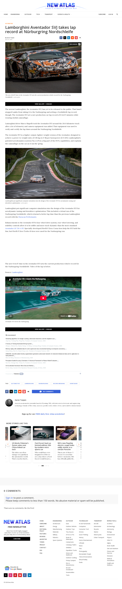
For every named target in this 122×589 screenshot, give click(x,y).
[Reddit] (72, 37)
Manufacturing (57, 529)
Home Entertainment (85, 540)
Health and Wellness (110, 564)
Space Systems (57, 540)
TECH (38, 14)
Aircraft (96, 523)
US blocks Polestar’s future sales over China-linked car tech (20, 446)
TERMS (42, 542)
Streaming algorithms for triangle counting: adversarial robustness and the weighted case (30, 338)
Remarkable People (85, 554)
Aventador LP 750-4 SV (14, 228)
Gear (67, 523)
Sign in (9, 497)
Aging (108, 543)
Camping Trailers (71, 545)
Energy (55, 526)
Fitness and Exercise (110, 552)
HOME (6, 14)
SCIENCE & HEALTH (64, 14)
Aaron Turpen (20, 400)
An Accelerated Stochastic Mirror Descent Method (19, 365)
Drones (81, 532)
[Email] (80, 37)
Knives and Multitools (69, 554)
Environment (111, 535)
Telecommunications (85, 557)
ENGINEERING (15, 14)
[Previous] (8, 444)
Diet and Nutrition (112, 548)
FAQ (41, 553)
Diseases (110, 556)
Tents (67, 575)
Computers (82, 526)
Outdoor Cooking (71, 558)
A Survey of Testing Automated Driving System (19, 343)
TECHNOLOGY (83, 521)
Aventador (73, 383)
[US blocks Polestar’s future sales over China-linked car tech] (20, 433)
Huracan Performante (27, 217)
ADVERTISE (43, 539)
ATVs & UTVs (70, 535)
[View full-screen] (79, 44)
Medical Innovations (110, 559)
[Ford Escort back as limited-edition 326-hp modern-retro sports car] (43, 433)
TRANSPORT (49, 14)
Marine (96, 532)
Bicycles (96, 529)
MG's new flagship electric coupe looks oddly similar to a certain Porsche (66, 446)
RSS (41, 550)
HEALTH (109, 540)
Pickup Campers (71, 560)
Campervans (70, 542)
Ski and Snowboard (69, 568)
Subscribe (16, 539)
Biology (109, 532)
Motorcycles (98, 535)
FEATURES (43, 534)
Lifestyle (81, 543)
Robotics (55, 537)
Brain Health (111, 546)
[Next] (79, 444)
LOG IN (110, 14)
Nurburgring (43, 383)
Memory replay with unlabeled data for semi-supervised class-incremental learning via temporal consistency (35, 349)
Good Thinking (83, 535)
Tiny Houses (70, 532)
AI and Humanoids (84, 523)
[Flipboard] (76, 37)
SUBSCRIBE (102, 14)
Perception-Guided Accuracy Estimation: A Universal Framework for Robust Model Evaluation (31, 360)
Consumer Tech (84, 529)
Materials (56, 532)
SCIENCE (109, 523)
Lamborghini (17, 272)
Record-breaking (59, 383)
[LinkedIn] (68, 37)
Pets (80, 548)
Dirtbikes (68, 547)
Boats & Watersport (69, 538)
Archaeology (111, 526)
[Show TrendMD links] (80, 373)
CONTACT (43, 547)
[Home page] (61, 5)
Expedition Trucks (71, 550)
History (81, 537)
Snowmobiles (70, 572)
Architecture (56, 523)
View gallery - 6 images (43, 104)
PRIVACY (42, 545)
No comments (48, 391)
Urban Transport (99, 537)
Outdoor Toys (70, 529)
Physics (109, 537)
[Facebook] (61, 37)
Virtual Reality (83, 559)
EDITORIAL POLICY (43, 530)
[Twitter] (64, 37)
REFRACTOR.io (111, 521)
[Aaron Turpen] (9, 403)
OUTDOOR (27, 14)
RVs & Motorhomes (70, 564)
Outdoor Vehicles (71, 526)
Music (81, 546)
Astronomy (110, 529)
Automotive (9, 23)
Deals (81, 562)
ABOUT (42, 526)
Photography (83, 551)
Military (55, 535)
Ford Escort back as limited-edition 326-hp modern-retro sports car (43, 446)
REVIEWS (42, 536)
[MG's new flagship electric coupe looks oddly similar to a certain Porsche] (66, 433)
